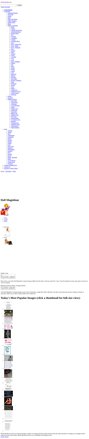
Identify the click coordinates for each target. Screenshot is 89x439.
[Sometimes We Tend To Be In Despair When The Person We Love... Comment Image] (8, 329)
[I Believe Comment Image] (8, 390)
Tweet (6, 219)
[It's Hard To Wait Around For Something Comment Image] (8, 360)
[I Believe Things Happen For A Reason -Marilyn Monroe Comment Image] (7, 338)
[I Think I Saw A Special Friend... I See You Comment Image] (7, 354)
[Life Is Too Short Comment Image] (7, 430)
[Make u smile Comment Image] (8, 421)
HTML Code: (4, 273)
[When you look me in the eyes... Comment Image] (8, 418)
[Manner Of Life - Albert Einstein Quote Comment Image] (8, 383)
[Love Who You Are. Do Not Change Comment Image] (8, 345)
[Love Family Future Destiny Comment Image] (8, 368)
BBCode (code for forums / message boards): (13, 285)
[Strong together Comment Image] (8, 396)
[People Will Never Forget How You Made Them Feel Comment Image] (8, 409)
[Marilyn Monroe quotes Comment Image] (8, 405)
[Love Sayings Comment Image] (8, 309)
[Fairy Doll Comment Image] (8, 236)
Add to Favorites (5, 7)
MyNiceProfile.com (6, 2)
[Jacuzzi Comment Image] (8, 316)
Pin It (5, 221)
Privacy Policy (5, 437)
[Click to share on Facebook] (6, 209)
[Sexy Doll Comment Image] (8, 244)
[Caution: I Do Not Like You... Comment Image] (8, 323)
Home (2, 171)
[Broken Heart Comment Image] (8, 377)
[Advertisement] (44, 184)
